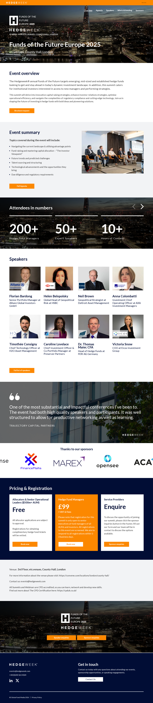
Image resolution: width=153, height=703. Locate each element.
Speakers (110, 10)
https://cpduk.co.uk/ (67, 590)
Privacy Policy (37, 697)
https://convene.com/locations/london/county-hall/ (84, 575)
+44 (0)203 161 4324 (17, 675)
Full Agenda (22, 186)
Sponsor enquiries (116, 544)
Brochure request (21, 110)
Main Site (144, 2)
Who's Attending (125, 10)
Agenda (99, 10)
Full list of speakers (22, 370)
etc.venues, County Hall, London (40, 34)
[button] (142, 206)
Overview (88, 10)
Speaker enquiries (61, 638)
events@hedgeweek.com (33, 581)
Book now (25, 544)
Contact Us (91, 679)
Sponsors (140, 10)
